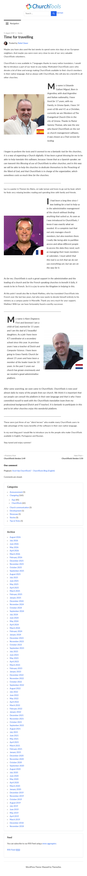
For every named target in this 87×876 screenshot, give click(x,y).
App (13, 500)
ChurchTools (17, 503)
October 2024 (16, 608)
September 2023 (17, 648)
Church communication (19, 507)
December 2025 (17, 561)
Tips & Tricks (15, 521)
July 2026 (14, 541)
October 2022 (16, 682)
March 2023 (15, 665)
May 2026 (14, 547)
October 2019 (16, 799)
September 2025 (17, 571)
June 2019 (14, 809)
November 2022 (17, 678)
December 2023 (17, 638)
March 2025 (15, 591)
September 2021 (17, 725)
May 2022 (14, 699)
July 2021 (14, 732)
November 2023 (17, 641)
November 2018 (17, 826)
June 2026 (14, 544)
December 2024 (17, 601)
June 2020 (14, 776)
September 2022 (17, 685)
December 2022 (17, 675)
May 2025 (14, 584)
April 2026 (14, 551)
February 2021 (16, 749)
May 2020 (14, 779)
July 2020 (14, 773)
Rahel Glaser (23, 43)
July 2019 (14, 806)
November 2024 (17, 604)
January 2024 (15, 635)
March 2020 (15, 786)
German (60, 13)
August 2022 (15, 688)
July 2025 (14, 578)
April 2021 (14, 742)
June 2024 (14, 618)
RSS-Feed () (13, 850)
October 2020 (16, 762)
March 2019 (15, 820)
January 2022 (15, 712)
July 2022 (14, 692)
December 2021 (17, 715)
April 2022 (14, 702)
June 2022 (14, 695)
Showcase (14, 514)
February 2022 (16, 709)
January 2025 (15, 598)
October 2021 (16, 722)
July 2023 (14, 652)
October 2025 (16, 567)
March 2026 (15, 554)
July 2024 (14, 615)
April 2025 (14, 588)
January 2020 (15, 789)
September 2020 (17, 766)
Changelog (14, 495)
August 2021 (15, 729)
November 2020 (17, 759)
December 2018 (17, 823)
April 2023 (14, 662)
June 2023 (14, 655)
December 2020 (17, 756)
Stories (20, 33)
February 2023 (16, 668)
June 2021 (14, 736)
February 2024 (16, 631)
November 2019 (17, 796)
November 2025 (17, 564)
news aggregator (49, 844)
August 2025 (15, 574)
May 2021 (14, 739)
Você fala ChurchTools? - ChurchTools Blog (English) (33, 471)
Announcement (16, 492)
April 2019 (14, 816)
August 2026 (15, 537)
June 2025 (14, 581)
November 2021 (17, 719)
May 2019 (14, 813)
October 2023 (16, 645)
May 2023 (14, 658)
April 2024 (14, 625)
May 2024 (14, 621)
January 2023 (15, 672)
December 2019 (17, 793)
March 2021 (15, 746)
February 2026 (16, 557)
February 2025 (16, 594)
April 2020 (14, 783)
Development (15, 511)
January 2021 (15, 752)
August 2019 (15, 803)
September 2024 (17, 611)
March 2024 (15, 628)
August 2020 (15, 769)
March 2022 (15, 705)
